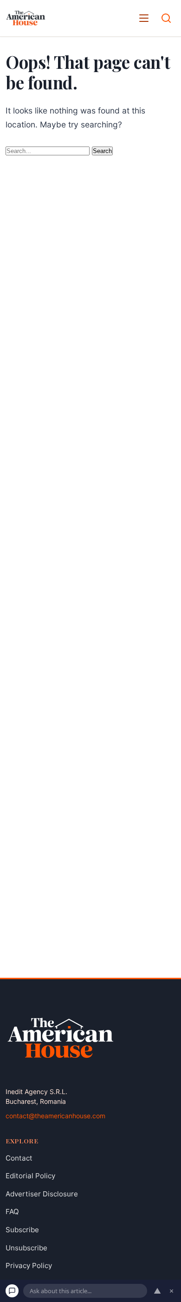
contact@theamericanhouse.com (55, 1116)
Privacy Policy (29, 1265)
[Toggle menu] (144, 18)
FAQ (12, 1212)
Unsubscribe (26, 1247)
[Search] (166, 18)
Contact (19, 1158)
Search (102, 150)
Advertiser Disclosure (42, 1193)
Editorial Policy (30, 1175)
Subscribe (22, 1229)
